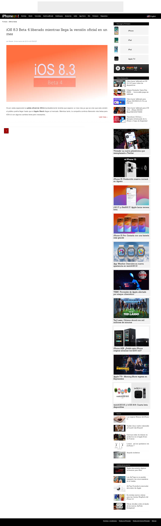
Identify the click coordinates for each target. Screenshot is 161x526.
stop (123, 68)
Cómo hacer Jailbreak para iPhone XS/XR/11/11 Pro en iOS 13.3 (137, 101)
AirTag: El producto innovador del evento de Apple (137, 487)
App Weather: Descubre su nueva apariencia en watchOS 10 (129, 265)
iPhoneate (10, 16)
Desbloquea (59, 16)
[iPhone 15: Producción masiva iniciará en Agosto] (131, 176)
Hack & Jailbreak (48, 16)
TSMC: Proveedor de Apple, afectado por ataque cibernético (130, 293)
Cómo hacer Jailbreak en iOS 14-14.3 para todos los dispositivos (137, 83)
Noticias (23, 16)
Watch (30, 16)
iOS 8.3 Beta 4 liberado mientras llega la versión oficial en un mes (56, 32)
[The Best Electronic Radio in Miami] (129, 68)
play (118, 68)
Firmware (95, 16)
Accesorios (68, 16)
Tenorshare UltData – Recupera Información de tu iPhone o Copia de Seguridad (137, 119)
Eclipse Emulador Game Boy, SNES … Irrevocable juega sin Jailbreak (138, 92)
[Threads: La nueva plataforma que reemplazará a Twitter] (131, 148)
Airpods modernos (133, 453)
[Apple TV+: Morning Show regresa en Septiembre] (131, 374)
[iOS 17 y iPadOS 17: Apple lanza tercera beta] (131, 204)
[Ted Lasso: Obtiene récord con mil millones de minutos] (131, 317)
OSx (89, 16)
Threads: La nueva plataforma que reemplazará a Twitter (129, 152)
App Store (82, 16)
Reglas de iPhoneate (125, 521)
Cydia (75, 16)
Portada (4, 22)
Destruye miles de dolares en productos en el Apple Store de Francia (137, 437)
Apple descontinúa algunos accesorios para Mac (136, 469)
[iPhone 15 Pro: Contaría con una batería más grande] (131, 233)
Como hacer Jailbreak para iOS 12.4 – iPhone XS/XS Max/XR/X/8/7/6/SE (138, 110)
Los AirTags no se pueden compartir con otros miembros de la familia (137, 479)
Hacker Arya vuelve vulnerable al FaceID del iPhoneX (138, 427)
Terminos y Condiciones (110, 521)
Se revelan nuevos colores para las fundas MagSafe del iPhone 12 (137, 497)
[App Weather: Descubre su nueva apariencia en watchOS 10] (131, 261)
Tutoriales (38, 16)
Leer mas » (103, 117)
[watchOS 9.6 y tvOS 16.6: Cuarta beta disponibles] (131, 402)
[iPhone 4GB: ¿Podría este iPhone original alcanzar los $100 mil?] (131, 345)
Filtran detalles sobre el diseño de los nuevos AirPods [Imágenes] (138, 506)
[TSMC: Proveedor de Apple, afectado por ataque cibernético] (131, 289)
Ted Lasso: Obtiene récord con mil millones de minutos (129, 321)
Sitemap (154, 521)
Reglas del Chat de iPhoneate (141, 521)
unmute (141, 68)
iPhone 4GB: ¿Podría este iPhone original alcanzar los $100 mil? (128, 349)
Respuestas (104, 16)
